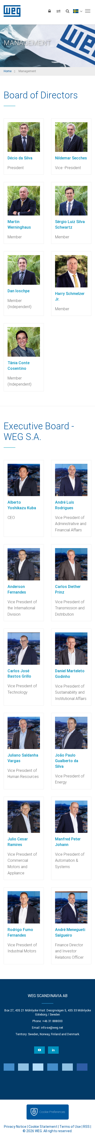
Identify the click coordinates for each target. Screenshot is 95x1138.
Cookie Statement (42, 1127)
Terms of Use (70, 1127)
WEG (10, 11)
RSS (86, 1127)
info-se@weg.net (52, 1027)
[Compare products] (58, 11)
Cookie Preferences (52, 1112)
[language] (77, 11)
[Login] (49, 11)
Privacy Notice (15, 1127)
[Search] (67, 11)
